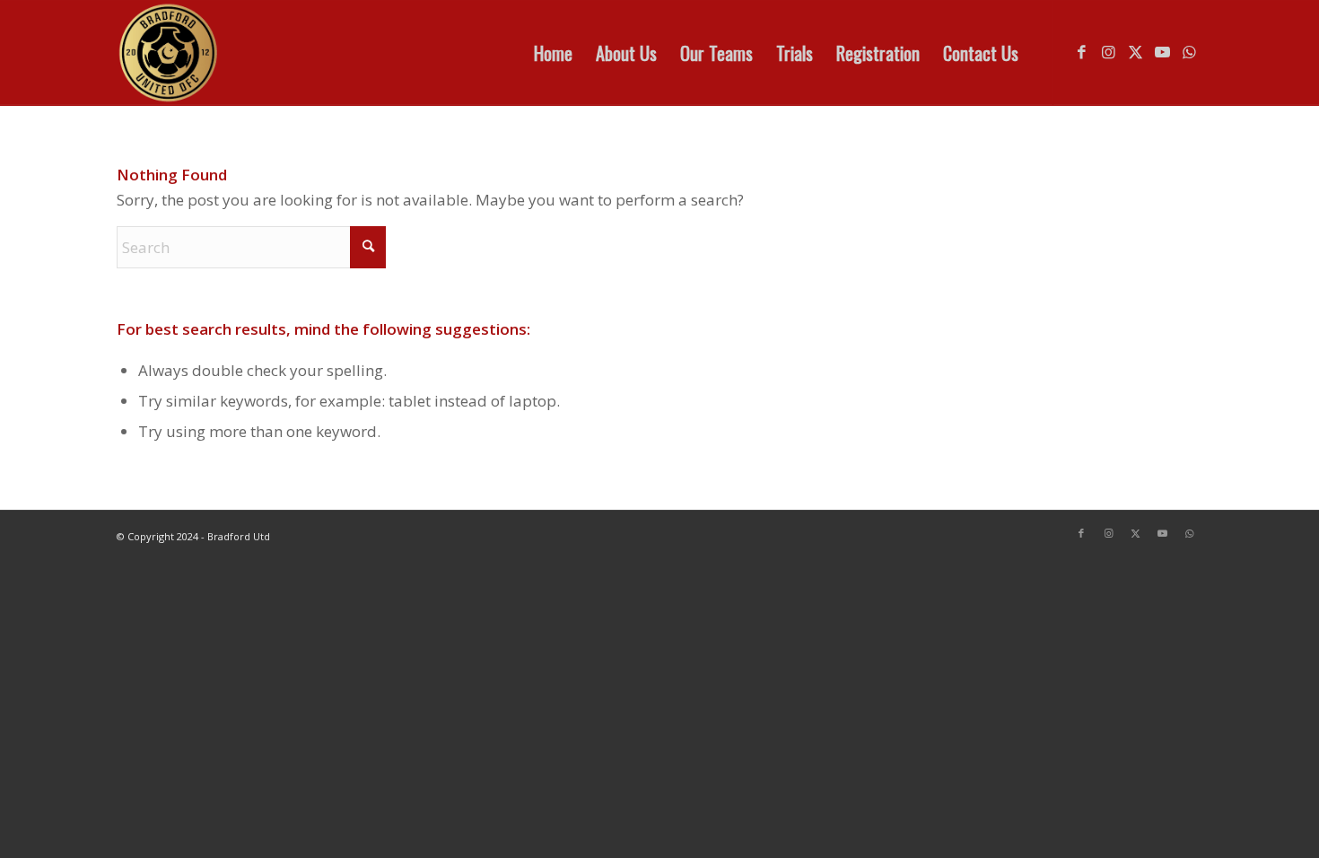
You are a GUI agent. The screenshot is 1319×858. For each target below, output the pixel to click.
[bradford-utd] (169, 53)
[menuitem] (553, 53)
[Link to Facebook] (1081, 52)
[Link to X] (1135, 52)
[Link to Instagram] (1108, 52)
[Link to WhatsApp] (1188, 52)
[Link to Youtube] (1162, 52)
